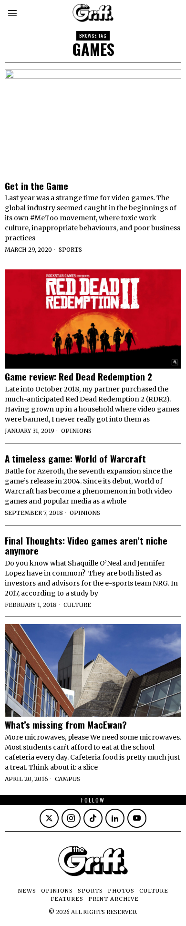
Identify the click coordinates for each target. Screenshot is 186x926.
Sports (70, 249)
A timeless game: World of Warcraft (75, 458)
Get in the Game (36, 186)
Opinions (76, 430)
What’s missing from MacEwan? (66, 725)
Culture (77, 604)
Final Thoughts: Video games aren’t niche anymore (86, 545)
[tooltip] (49, 818)
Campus (67, 778)
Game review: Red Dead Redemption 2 (78, 376)
